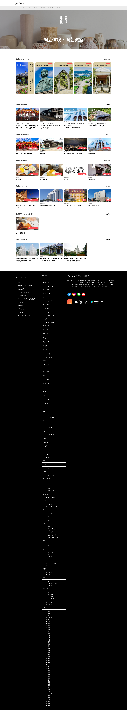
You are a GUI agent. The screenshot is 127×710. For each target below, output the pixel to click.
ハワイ (49, 533)
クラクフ (49, 286)
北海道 (49, 693)
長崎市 (43, 8)
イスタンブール (51, 468)
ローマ (49, 604)
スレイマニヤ (51, 428)
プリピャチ (50, 316)
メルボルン (50, 417)
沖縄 (48, 656)
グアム (49, 527)
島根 (48, 703)
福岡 (48, 654)
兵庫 (48, 664)
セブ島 (49, 457)
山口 (48, 619)
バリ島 (49, 357)
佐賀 (48, 613)
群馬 (48, 687)
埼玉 (48, 640)
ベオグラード (51, 322)
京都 (48, 697)
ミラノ (49, 600)
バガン (49, 368)
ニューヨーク (51, 529)
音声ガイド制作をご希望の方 (26, 299)
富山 (48, 632)
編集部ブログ (22, 289)
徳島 (48, 611)
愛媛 (48, 660)
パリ (48, 574)
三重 (48, 699)
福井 (48, 629)
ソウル (49, 513)
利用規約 (21, 305)
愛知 (48, 685)
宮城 (48, 652)
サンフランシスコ (52, 537)
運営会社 (21, 312)
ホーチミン (50, 475)
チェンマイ (50, 552)
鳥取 (48, 615)
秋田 (48, 625)
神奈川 (49, 689)
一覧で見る (107, 59)
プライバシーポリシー (24, 309)
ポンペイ (49, 594)
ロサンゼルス (51, 531)
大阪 (48, 691)
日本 (29, 8)
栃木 (48, 666)
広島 (48, 672)
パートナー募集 (22, 295)
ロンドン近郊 (51, 563)
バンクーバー (51, 434)
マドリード (50, 581)
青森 (48, 648)
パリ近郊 (49, 572)
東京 (48, 705)
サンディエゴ (51, 535)
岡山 (48, 668)
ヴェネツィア (51, 598)
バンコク (49, 557)
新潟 (48, 679)
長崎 (35, 8)
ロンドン (49, 565)
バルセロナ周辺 (51, 583)
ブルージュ (50, 488)
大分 (48, 658)
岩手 (48, 646)
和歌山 (49, 636)
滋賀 (48, 644)
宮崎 (48, 623)
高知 (48, 621)
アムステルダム (51, 497)
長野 (48, 683)
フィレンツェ (51, 602)
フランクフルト (51, 506)
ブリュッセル (51, 491)
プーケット (50, 555)
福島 (48, 627)
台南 (48, 544)
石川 (48, 675)
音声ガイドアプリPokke (25, 285)
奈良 (48, 677)
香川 (48, 650)
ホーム (17, 8)
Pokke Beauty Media (24, 316)
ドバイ (49, 301)
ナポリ (49, 592)
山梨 (48, 695)
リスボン (49, 520)
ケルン (49, 504)
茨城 (48, 681)
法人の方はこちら (23, 292)
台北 (48, 546)
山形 (48, 642)
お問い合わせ (22, 302)
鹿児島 (49, 617)
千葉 (48, 662)
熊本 (48, 634)
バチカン (49, 596)
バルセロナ (50, 585)
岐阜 (48, 638)
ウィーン (49, 415)
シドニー (49, 482)
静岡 (48, 670)
